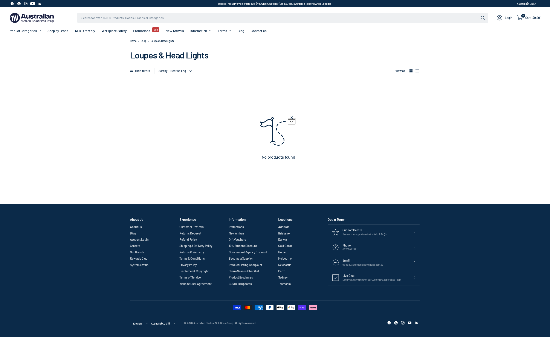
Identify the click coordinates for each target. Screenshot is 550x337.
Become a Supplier (241, 258)
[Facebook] (12, 3)
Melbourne (285, 258)
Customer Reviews (191, 227)
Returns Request (190, 233)
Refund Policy (188, 239)
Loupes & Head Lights (162, 41)
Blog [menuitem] (241, 31)
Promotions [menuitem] (141, 31)
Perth (281, 271)
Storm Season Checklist (244, 271)
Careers (135, 246)
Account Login (139, 239)
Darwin (282, 239)
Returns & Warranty (191, 252)
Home (133, 41)
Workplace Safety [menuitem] (114, 31)
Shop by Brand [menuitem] (57, 31)
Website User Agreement (195, 284)
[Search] (482, 18)
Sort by (163, 71)
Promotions (236, 227)
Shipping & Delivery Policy (195, 246)
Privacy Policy (188, 265)
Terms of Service (190, 277)
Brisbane (284, 233)
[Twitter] (18, 3)
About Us (136, 227)
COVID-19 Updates (240, 284)
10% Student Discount (243, 246)
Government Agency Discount (248, 252)
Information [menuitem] (198, 31)
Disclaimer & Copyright (194, 271)
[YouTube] (32, 3)
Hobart (282, 252)
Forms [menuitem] (222, 31)
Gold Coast (285, 246)
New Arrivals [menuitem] (174, 31)
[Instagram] (25, 3)
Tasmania (284, 284)
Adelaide (283, 227)
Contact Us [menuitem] (259, 31)
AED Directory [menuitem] (85, 31)
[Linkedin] (39, 3)
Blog (133, 233)
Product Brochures (241, 277)
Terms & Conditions (192, 258)
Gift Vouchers (237, 239)
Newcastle (284, 265)
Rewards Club (138, 258)
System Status (139, 265)
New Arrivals (236, 233)
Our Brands (137, 252)
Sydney (283, 277)
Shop (144, 41)
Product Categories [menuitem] (23, 31)
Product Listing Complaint (245, 265)
